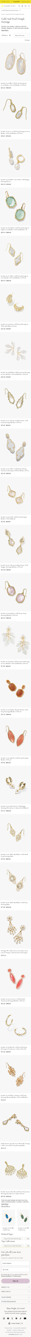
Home (3, 14)
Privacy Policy (17, 1276)
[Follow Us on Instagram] (4, 1319)
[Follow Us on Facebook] (8, 1319)
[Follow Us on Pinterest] (16, 1319)
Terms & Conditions (6, 1276)
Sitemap (9, 1330)
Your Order (6, 1297)
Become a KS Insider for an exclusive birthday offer (13, 11)
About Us (5, 1287)
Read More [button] (4, 30)
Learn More (23, 1313)
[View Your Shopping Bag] (25, 6)
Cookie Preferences (18, 1330)
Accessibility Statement (19, 1328)
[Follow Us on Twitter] (12, 1319)
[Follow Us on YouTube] (25, 1319)
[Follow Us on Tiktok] (20, 1319)
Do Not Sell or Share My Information (15, 1332)
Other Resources (8, 1301)
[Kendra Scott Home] (5, 1)
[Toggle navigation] (28, 6)
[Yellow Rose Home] (16, 1)
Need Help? (6, 1291)
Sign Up (15, 1281)
